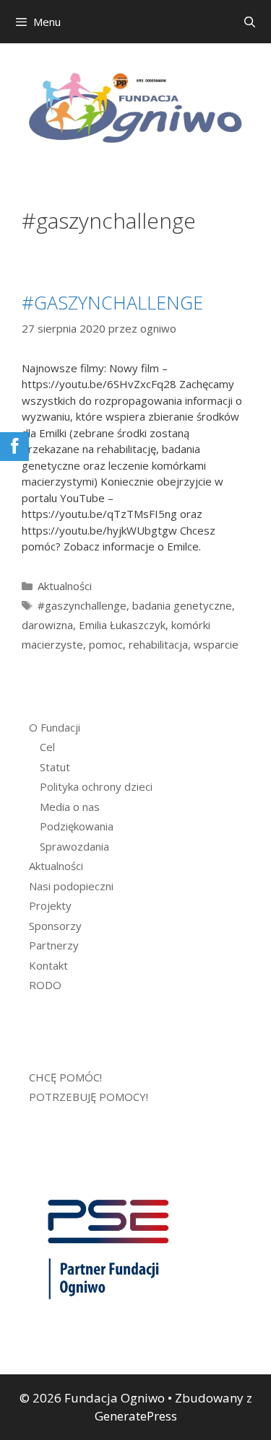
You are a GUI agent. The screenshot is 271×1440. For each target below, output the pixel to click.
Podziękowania (76, 826)
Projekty (50, 905)
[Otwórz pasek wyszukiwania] (249, 21)
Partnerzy (54, 945)
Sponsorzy (55, 925)
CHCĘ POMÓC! (65, 1077)
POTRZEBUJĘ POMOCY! (88, 1096)
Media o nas (70, 806)
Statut (55, 767)
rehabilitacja (158, 644)
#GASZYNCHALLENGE (112, 302)
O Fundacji (54, 727)
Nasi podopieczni (71, 886)
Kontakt (48, 965)
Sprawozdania (74, 846)
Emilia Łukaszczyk (122, 625)
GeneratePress (136, 1416)
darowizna (47, 625)
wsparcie (216, 644)
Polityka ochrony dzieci (96, 786)
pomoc (106, 644)
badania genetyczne (182, 605)
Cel (47, 746)
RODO (45, 985)
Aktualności (65, 586)
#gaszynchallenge (82, 605)
